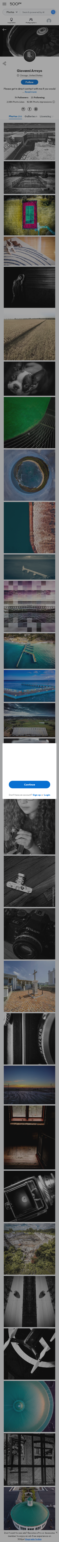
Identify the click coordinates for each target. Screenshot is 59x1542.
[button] (29, 784)
